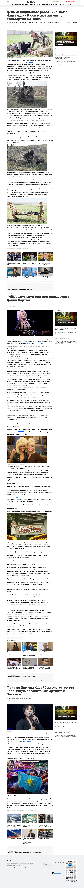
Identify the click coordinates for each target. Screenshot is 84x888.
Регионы (48, 4)
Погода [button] (69, 4)
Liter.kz (31, 62)
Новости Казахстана (16, 4)
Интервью (31, 4)
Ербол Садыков (9, 700)
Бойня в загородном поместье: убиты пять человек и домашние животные (65, 42)
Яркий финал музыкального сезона (16, 849)
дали (17, 497)
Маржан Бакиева (10, 26)
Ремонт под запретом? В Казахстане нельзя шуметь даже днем (22, 285)
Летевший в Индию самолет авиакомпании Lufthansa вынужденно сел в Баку (25, 680)
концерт (13, 810)
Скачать (66, 880)
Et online (40, 343)
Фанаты (26, 810)
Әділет (52, 4)
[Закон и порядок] (56, 1)
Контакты (45, 866)
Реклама (44, 863)
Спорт (40, 4)
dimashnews (27, 741)
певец (35, 810)
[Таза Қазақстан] (63, 1)
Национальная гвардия (11, 248)
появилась (21, 431)
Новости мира (25, 4)
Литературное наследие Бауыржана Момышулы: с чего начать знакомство (24, 852)
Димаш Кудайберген (20, 810)
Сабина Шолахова (10, 306)
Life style (36, 4)
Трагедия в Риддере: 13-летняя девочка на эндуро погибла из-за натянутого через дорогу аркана (66, 63)
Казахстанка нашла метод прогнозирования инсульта (20, 289)
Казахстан (9, 810)
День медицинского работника (22, 248)
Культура (44, 4)
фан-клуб (31, 810)
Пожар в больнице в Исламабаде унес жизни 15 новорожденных (22, 676)
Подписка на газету (71, 1)
